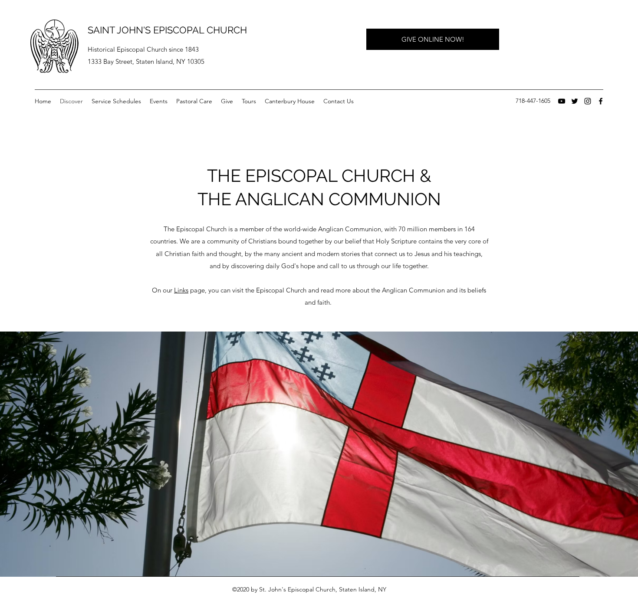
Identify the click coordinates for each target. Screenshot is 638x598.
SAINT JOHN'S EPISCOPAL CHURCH (167, 30)
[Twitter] (574, 101)
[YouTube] (561, 101)
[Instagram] (587, 101)
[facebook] (600, 101)
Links (181, 290)
